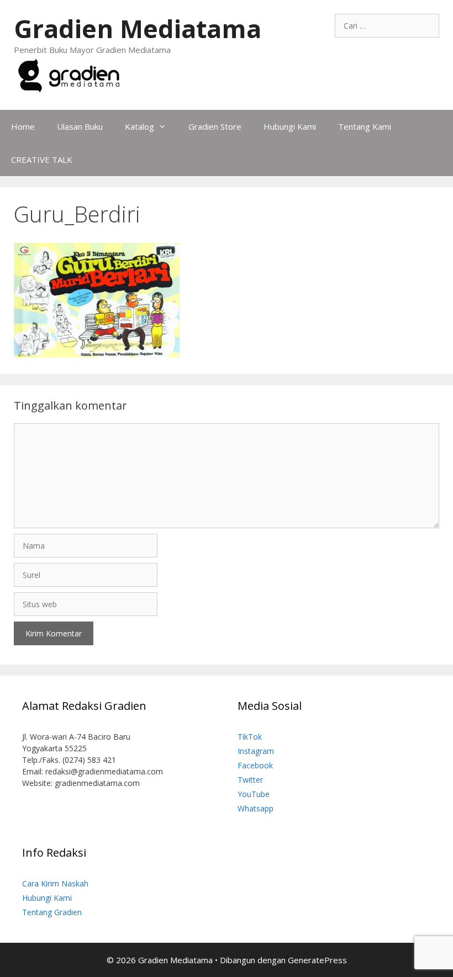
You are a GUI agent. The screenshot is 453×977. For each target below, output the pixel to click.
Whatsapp (255, 808)
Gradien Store (214, 126)
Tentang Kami (364, 126)
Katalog (139, 126)
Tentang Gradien (52, 912)
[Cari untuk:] (387, 25)
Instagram (256, 751)
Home (23, 126)
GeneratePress (317, 959)
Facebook (255, 765)
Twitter (250, 779)
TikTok (250, 736)
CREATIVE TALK (41, 159)
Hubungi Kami (290, 126)
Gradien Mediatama (137, 28)
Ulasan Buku (80, 126)
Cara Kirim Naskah (55, 883)
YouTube (254, 794)
